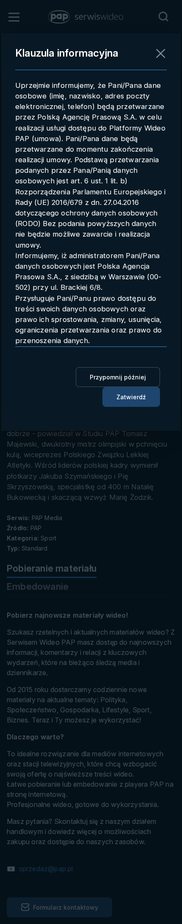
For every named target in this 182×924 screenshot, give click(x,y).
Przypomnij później (118, 377)
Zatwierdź (131, 397)
